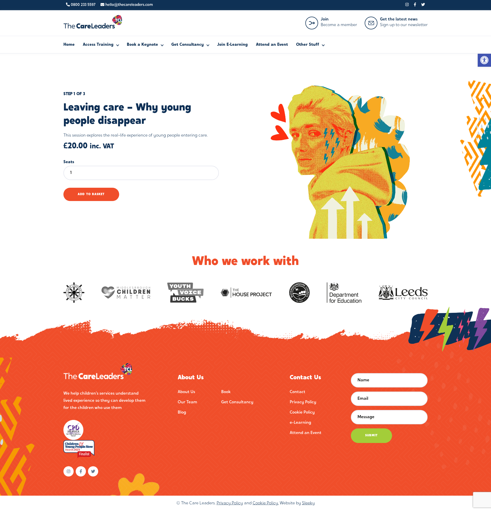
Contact (297, 392)
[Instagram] (407, 5)
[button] (484, 60)
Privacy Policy (303, 402)
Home (69, 45)
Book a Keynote (142, 45)
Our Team (187, 402)
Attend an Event (272, 45)
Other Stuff (307, 45)
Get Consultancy (187, 45)
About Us (186, 392)
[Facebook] (415, 5)
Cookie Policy (302, 412)
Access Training (98, 45)
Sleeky (308, 503)
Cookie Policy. (266, 503)
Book (226, 392)
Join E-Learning (232, 45)
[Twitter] (423, 5)
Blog (182, 412)
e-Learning (300, 423)
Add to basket (91, 194)
